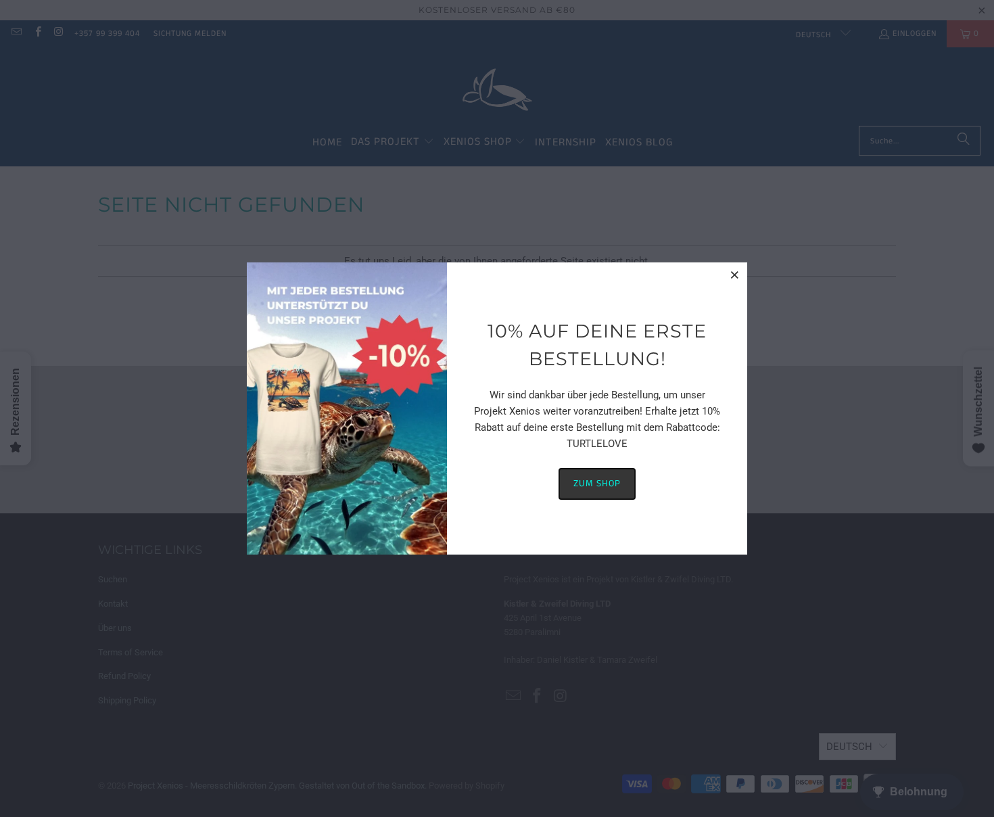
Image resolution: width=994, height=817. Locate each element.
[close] (735, 274)
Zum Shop (597, 483)
